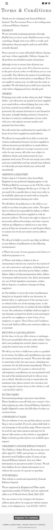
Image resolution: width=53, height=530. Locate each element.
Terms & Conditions (12, 525)
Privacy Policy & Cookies (34, 525)
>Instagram (49, 3)
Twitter (46, 3)
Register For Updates (26, 517)
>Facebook (43, 3)
